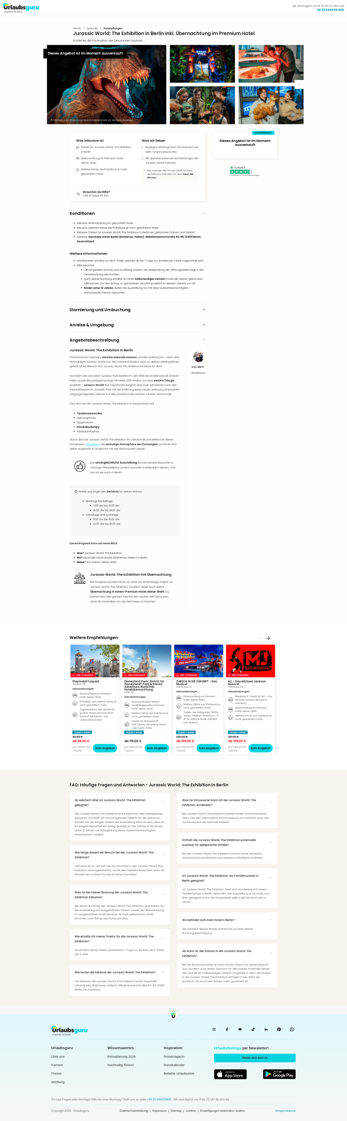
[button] (202, 64)
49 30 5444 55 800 (330, 10)
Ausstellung (92, 444)
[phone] (79, 194)
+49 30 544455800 (159, 1099)
